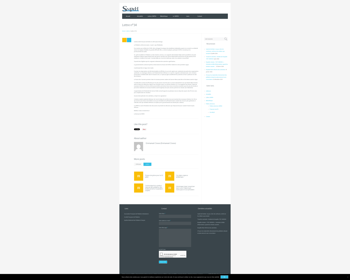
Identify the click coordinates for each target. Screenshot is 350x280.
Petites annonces (210, 103)
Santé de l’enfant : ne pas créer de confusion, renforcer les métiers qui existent (215, 51)
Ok (224, 277)
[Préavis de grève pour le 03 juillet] (138, 176)
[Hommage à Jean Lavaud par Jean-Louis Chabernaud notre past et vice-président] (169, 188)
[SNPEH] (130, 9)
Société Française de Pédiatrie (132, 217)
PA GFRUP (212, 112)
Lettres (128, 31)
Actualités (208, 94)
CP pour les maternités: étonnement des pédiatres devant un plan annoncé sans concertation (216, 77)
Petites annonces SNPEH (216, 106)
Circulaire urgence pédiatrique (182, 176)
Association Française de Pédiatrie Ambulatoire (136, 214)
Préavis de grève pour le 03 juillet (154, 176)
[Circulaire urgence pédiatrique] (169, 176)
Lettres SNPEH (209, 97)
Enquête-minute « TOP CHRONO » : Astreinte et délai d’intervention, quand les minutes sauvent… (217, 64)
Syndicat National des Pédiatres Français (134, 220)
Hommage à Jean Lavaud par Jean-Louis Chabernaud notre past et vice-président (185, 188)
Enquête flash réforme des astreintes (215, 69)
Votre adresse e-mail (165, 220)
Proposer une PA (214, 109)
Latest (147, 164)
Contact (208, 116)
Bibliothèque (209, 100)
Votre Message (163, 227)
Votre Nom (162, 213)
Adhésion (208, 91)
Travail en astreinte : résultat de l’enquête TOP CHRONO (211, 219)
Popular (138, 164)
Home (123, 31)
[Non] (348, 277)
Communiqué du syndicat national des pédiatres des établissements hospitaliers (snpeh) (154, 188)
